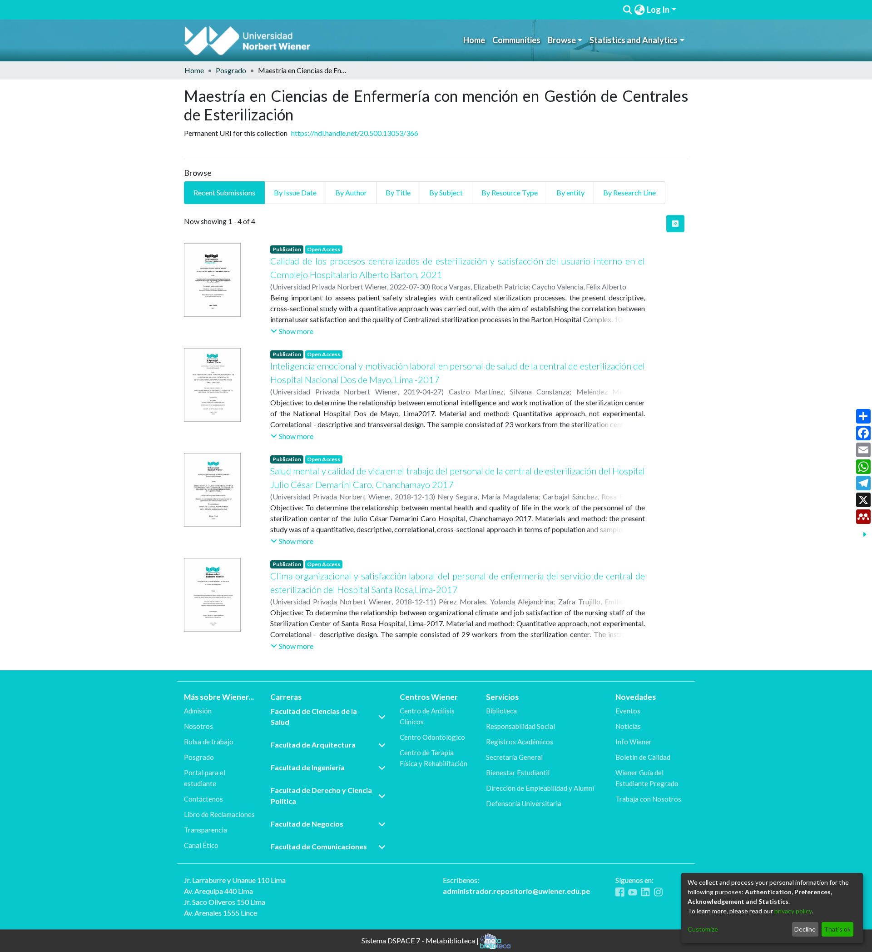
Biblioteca (501, 711)
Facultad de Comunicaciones (319, 846)
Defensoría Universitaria (523, 803)
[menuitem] (639, 10)
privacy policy (793, 911)
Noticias (628, 726)
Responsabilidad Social (520, 726)
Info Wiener (633, 742)
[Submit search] (627, 10)
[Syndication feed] (675, 223)
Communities (516, 40)
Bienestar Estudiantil (518, 772)
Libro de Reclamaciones (219, 814)
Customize (703, 929)
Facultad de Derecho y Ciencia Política (321, 795)
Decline (805, 929)
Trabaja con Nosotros (648, 799)
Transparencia (205, 830)
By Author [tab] (351, 192)
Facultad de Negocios (307, 823)
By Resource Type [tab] (509, 192)
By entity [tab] (570, 192)
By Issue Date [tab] (295, 192)
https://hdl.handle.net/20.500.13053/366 (354, 133)
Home (474, 40)
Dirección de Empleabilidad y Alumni (540, 788)
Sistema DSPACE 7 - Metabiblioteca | (421, 940)
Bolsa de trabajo (208, 742)
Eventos (627, 711)
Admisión (198, 711)
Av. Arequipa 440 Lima (218, 891)
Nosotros (198, 726)
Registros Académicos (519, 742)
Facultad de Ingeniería (308, 767)
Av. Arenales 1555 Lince (220, 912)
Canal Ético (201, 845)
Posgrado (231, 70)
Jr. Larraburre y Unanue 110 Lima (235, 880)
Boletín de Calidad (642, 757)
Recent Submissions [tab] (224, 192)
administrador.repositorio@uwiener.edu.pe (516, 891)
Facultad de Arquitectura (313, 744)
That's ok (837, 929)
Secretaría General (514, 757)
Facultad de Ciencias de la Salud (314, 716)
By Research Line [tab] (629, 192)
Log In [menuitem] (658, 10)
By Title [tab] (398, 192)
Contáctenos (203, 799)
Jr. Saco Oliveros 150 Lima (224, 901)
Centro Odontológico (432, 737)
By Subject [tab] (446, 192)
